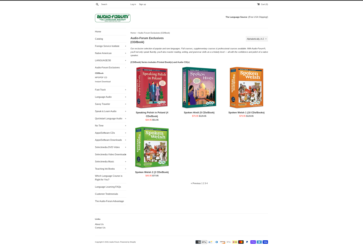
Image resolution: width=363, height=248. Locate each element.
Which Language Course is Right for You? (108, 178)
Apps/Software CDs (110, 133)
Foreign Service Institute (110, 46)
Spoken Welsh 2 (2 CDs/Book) (152, 172)
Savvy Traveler (110, 104)
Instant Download (103, 82)
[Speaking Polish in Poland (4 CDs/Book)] (151, 87)
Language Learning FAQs (108, 187)
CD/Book (99, 73)
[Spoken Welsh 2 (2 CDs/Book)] (151, 147)
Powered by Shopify (128, 242)
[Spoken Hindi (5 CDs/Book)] (199, 87)
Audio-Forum (114, 242)
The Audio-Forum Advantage (109, 201)
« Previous (196, 183)
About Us (99, 224)
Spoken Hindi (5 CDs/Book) (199, 112)
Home (98, 31)
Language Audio (110, 97)
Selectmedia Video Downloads (110, 154)
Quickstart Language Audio (110, 118)
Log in (133, 4)
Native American (110, 53)
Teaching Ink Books (110, 169)
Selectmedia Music (110, 161)
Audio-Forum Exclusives (110, 67)
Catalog (99, 39)
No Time (110, 125)
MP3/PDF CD (101, 77)
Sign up (142, 4)
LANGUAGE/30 (110, 60)
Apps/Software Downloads (110, 140)
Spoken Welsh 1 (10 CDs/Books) (246, 112)
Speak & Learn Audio (110, 111)
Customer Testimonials (106, 194)
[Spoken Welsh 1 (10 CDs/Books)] (246, 87)
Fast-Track (110, 89)
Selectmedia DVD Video (110, 147)
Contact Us (100, 227)
